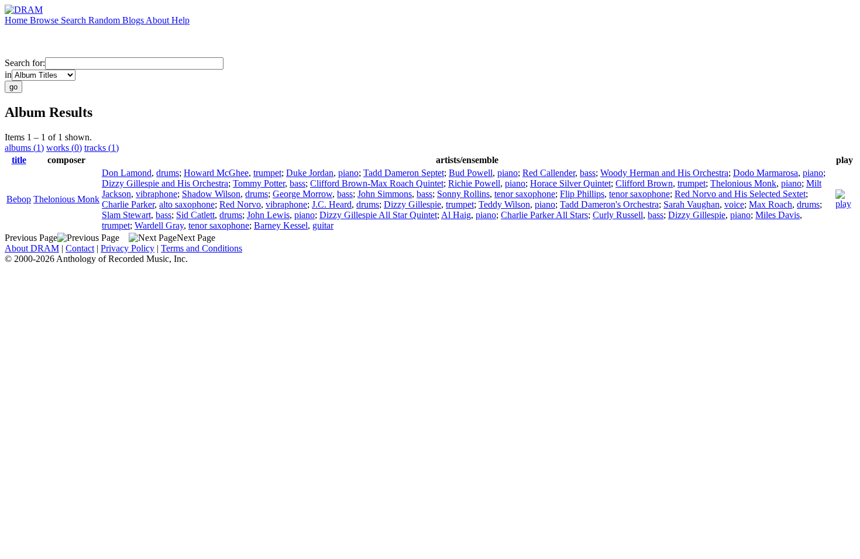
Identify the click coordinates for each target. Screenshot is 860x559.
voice (734, 204)
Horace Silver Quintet (570, 183)
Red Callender (548, 173)
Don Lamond (127, 173)
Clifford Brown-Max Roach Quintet (376, 183)
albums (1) (24, 148)
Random (105, 20)
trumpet (267, 173)
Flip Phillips (582, 194)
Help (180, 20)
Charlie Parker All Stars (544, 215)
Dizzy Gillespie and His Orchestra (165, 183)
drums (167, 173)
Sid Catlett (195, 215)
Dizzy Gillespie (412, 204)
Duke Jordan (309, 173)
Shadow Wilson (211, 194)
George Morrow (302, 194)
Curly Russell (618, 215)
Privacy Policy (127, 248)
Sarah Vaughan (691, 204)
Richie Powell (474, 183)
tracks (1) (101, 148)
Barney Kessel (281, 225)
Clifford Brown (644, 183)
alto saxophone (187, 204)
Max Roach (770, 204)
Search (74, 20)
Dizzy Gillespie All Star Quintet (378, 215)
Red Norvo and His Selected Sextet (740, 194)
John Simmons (384, 194)
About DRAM (32, 248)
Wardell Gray (159, 225)
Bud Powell (471, 173)
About (158, 20)
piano (348, 173)
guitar (322, 225)
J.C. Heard (332, 204)
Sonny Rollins (463, 194)
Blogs (134, 20)
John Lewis (268, 215)
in (8, 75)
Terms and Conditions (201, 248)
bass (588, 173)
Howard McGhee (216, 173)
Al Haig (456, 215)
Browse (45, 20)
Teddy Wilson (504, 204)
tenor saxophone (524, 194)
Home (17, 20)
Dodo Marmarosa (765, 173)
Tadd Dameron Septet (403, 173)
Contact (80, 248)
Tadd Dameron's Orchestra (609, 204)
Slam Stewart (126, 215)
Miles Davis (777, 215)
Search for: (25, 63)
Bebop (18, 199)
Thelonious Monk (66, 199)
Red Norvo (240, 204)
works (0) (64, 148)
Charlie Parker (128, 204)
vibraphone (156, 194)
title (19, 160)
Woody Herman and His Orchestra (664, 173)
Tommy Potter (259, 183)
